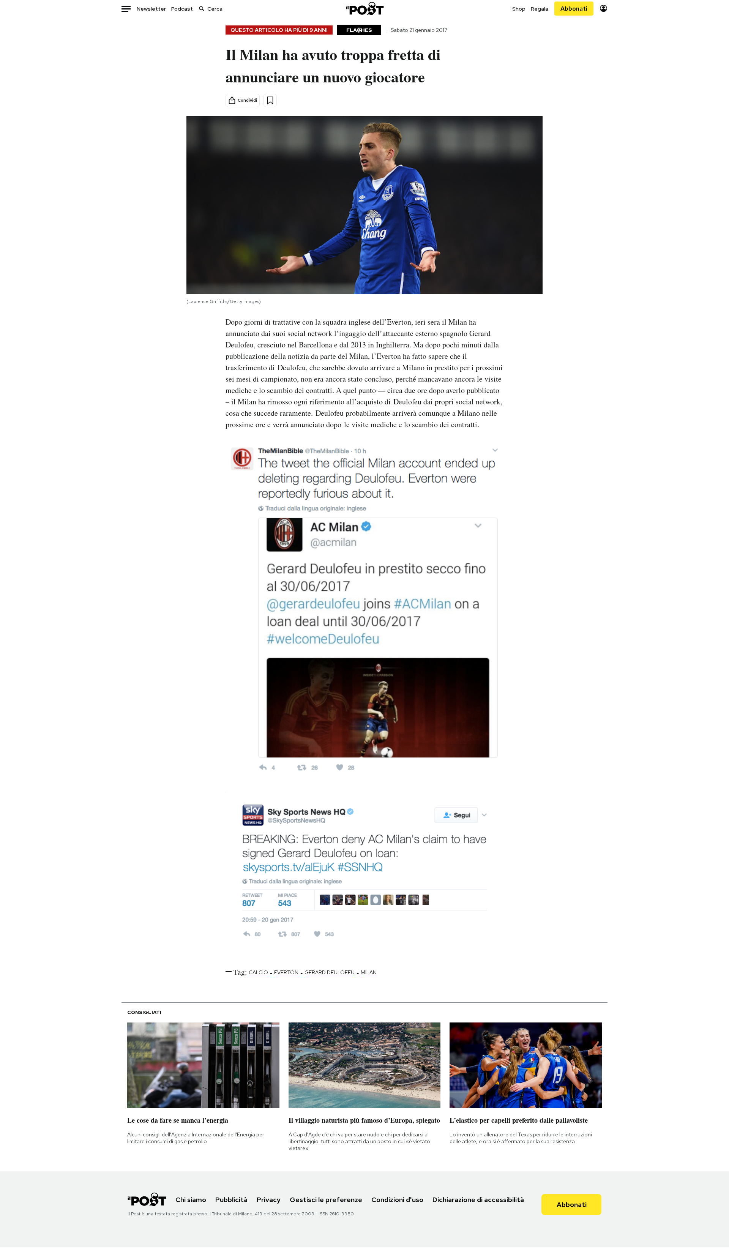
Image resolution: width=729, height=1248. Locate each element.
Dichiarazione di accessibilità (478, 1199)
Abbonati (573, 9)
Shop (518, 8)
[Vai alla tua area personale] (604, 9)
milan (369, 972)
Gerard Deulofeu (330, 972)
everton (286, 972)
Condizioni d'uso (397, 1199)
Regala (539, 8)
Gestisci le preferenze (326, 1199)
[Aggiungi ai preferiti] (270, 100)
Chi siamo (190, 1199)
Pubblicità (231, 1199)
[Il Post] (364, 8)
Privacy (269, 1199)
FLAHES (359, 30)
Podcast (182, 8)
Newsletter (151, 8)
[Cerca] (201, 8)
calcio (258, 972)
